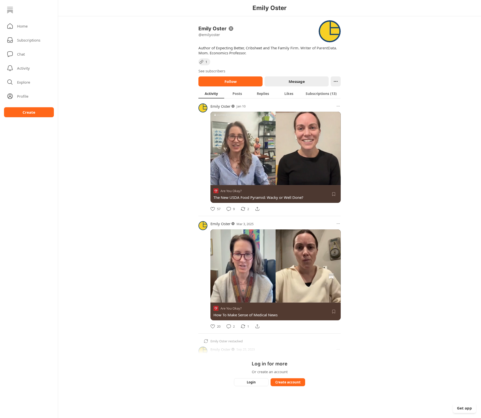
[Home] (10, 10)
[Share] (257, 209)
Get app (464, 407)
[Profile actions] (336, 81)
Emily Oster (220, 106)
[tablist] (269, 93)
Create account (288, 382)
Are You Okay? (231, 191)
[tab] (211, 93)
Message (297, 81)
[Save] (334, 194)
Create (29, 112)
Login (251, 382)
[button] (29, 26)
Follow (230, 81)
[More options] (338, 106)
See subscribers (211, 70)
